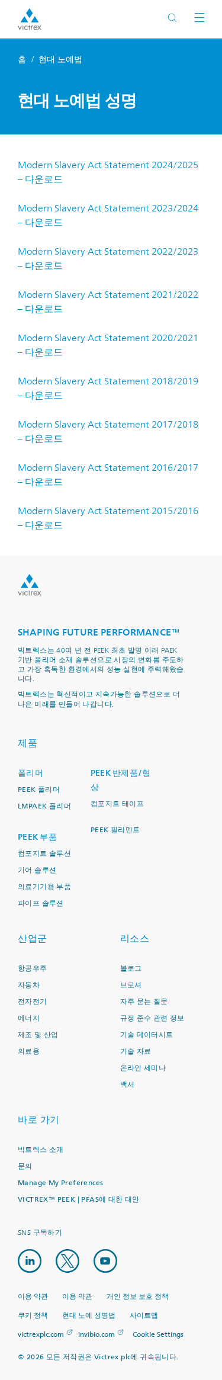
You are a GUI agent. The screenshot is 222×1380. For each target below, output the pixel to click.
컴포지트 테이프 (117, 804)
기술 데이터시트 (146, 1035)
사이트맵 (144, 1316)
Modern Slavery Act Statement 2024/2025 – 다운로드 (108, 172)
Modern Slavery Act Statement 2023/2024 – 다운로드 (108, 215)
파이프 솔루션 (41, 903)
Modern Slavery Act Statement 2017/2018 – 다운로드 (108, 432)
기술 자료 (136, 1051)
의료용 (29, 1051)
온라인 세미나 (143, 1068)
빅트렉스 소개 (41, 1150)
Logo (29, 585)
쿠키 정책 (33, 1316)
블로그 (131, 968)
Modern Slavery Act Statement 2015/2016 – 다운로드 (108, 518)
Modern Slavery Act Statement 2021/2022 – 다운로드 (108, 302)
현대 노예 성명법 (88, 1316)
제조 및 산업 (38, 1035)
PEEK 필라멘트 (115, 830)
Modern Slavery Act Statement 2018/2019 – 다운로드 (108, 388)
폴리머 (30, 773)
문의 (25, 1166)
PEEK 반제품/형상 (121, 780)
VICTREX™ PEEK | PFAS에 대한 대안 (79, 1199)
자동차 (29, 985)
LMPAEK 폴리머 (44, 806)
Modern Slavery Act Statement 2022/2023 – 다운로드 (108, 259)
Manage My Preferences (60, 1183)
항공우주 (32, 968)
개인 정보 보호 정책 (138, 1297)
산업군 (32, 938)
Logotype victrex (29, 19)
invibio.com (96, 1334)
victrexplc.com (41, 1334)
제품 (27, 743)
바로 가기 (39, 1120)
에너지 (29, 1018)
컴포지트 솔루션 (44, 854)
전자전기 (32, 1002)
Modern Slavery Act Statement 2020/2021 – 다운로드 (108, 345)
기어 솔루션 (37, 870)
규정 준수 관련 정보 (152, 1018)
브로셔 (131, 985)
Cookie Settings (158, 1335)
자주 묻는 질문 (144, 1002)
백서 (127, 1085)
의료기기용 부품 (44, 887)
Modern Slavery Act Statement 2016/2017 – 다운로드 (108, 475)
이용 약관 (33, 1297)
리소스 (135, 938)
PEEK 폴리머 (39, 790)
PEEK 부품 (37, 837)
